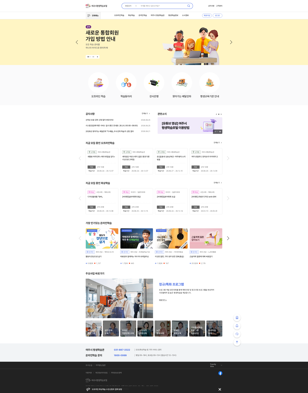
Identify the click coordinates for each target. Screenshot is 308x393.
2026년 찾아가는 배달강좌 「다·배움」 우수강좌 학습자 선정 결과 (110, 131)
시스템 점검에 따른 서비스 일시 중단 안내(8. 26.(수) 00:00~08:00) (112, 125)
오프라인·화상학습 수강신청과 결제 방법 (107, 389)
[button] (77, 42)
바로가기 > (163, 300)
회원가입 (207, 15)
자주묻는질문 (101, 365)
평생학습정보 (173, 15)
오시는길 (89, 365)
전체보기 (218, 142)
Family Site (213, 365)
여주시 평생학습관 (157, 15)
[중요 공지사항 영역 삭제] (219, 389)
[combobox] (130, 6)
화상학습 (131, 15)
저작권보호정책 (116, 373)
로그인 (217, 15)
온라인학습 (143, 15)
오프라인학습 (119, 15)
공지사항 (211, 6)
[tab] (94, 329)
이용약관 (89, 373)
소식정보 (185, 15)
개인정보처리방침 (101, 373)
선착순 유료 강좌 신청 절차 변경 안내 (99, 120)
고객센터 (219, 6)
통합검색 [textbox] (128, 6)
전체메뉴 (95, 15)
